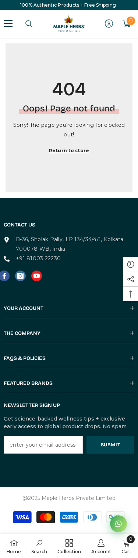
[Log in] (109, 23)
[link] (39, 546)
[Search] (29, 23)
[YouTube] (36, 276)
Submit (110, 444)
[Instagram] (20, 276)
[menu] (8, 23)
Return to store (69, 150)
